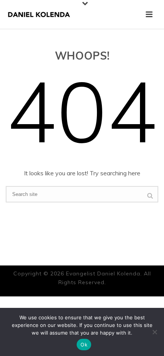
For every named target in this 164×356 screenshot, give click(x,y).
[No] (154, 332)
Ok (83, 344)
